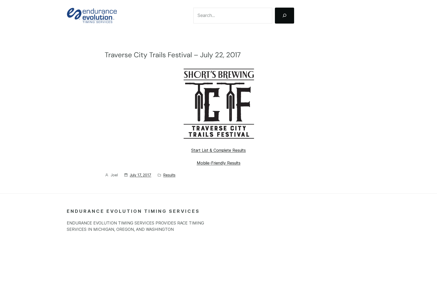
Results (169, 175)
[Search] (284, 16)
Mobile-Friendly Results (219, 162)
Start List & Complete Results (218, 150)
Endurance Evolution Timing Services (133, 211)
